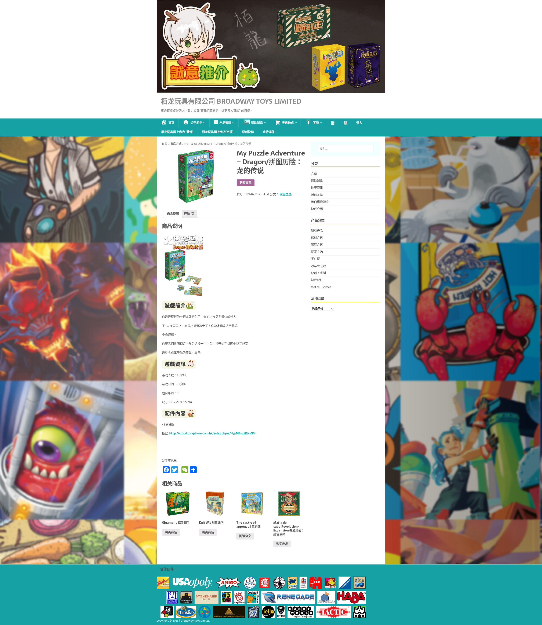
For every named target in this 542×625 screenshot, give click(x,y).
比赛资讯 (317, 188)
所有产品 (317, 231)
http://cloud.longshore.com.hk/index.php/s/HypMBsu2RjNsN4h (212, 433)
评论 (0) (189, 214)
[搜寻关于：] (345, 148)
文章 (314, 173)
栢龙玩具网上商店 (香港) (177, 132)
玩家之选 (317, 252)
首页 (164, 143)
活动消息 (317, 181)
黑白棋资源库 (320, 202)
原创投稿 (248, 132)
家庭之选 (175, 143)
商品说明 (173, 214)
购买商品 (246, 182)
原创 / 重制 (318, 273)
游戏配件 (317, 280)
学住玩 (315, 259)
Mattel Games (321, 287)
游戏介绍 (317, 209)
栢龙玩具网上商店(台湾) (217, 132)
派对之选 (317, 238)
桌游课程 (268, 132)
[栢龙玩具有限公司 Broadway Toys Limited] (271, 90)
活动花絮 (317, 195)
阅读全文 (245, 536)
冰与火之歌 (318, 266)
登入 (359, 123)
